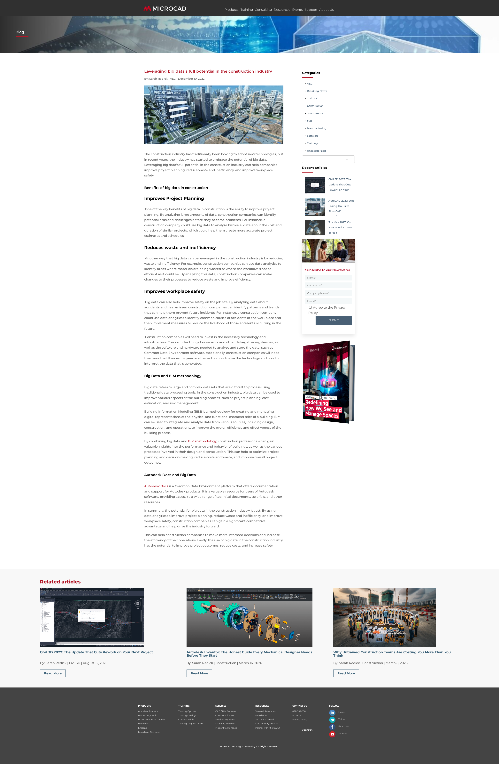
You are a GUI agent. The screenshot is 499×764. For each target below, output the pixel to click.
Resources (282, 10)
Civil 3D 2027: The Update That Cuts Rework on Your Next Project (339, 186)
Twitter (342, 719)
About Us (326, 10)
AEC (309, 83)
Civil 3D (312, 98)
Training (247, 10)
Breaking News (317, 91)
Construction (315, 105)
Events (297, 10)
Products (232, 10)
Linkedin (342, 712)
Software (313, 135)
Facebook (343, 726)
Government (315, 113)
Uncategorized (316, 150)
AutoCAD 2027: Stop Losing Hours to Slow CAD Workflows (341, 207)
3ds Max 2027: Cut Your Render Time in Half (340, 227)
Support (311, 10)
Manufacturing (316, 128)
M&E (310, 120)
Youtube (342, 733)
